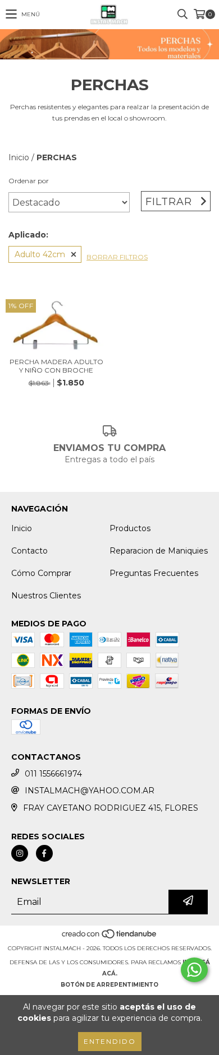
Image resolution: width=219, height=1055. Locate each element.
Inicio (18, 157)
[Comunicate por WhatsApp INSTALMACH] (194, 970)
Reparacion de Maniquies (159, 551)
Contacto (29, 551)
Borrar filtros (117, 257)
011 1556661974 (53, 774)
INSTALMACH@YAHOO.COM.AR (89, 791)
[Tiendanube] (110, 937)
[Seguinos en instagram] (19, 853)
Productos (130, 528)
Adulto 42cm (40, 254)
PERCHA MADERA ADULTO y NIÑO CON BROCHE (56, 365)
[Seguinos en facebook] (44, 853)
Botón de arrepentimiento (109, 984)
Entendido (110, 1041)
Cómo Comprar (41, 573)
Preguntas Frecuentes (154, 573)
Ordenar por (28, 180)
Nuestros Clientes (46, 596)
